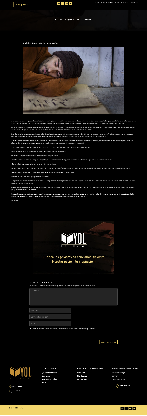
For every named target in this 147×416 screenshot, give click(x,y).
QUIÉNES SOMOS (107, 3)
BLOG (117, 3)
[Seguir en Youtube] (130, 408)
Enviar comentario (108, 342)
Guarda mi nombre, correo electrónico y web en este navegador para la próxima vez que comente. (64, 329)
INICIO (97, 3)
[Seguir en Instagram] (58, 3)
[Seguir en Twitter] (70, 3)
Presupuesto (22, 4)
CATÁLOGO (124, 3)
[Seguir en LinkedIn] (66, 3)
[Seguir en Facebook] (62, 3)
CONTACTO (134, 3)
